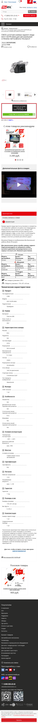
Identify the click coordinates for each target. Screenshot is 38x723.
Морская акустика (6, 648)
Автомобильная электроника (10, 638)
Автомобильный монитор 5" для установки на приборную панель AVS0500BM (15, 151)
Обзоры (3, 621)
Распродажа (5, 655)
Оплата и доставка (7, 626)
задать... (11, 120)
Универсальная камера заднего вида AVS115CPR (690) (14, 589)
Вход (5, 2)
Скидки (3, 628)
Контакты (4, 631)
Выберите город (32, 7)
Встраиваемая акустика (8, 653)
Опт (2, 610)
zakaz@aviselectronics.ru (8, 687)
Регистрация (12, 2)
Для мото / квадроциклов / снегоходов (13, 645)
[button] (15, 160)
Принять (19, 720)
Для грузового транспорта (9, 650)
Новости (3, 618)
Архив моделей (6, 658)
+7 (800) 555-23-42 (11, 15)
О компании (5, 608)
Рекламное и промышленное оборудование (14, 643)
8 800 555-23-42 (9, 684)
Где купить (4, 623)
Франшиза (4, 613)
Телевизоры (5, 640)
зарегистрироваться (19, 551)
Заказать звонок (30, 16)
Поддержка (4, 616)
